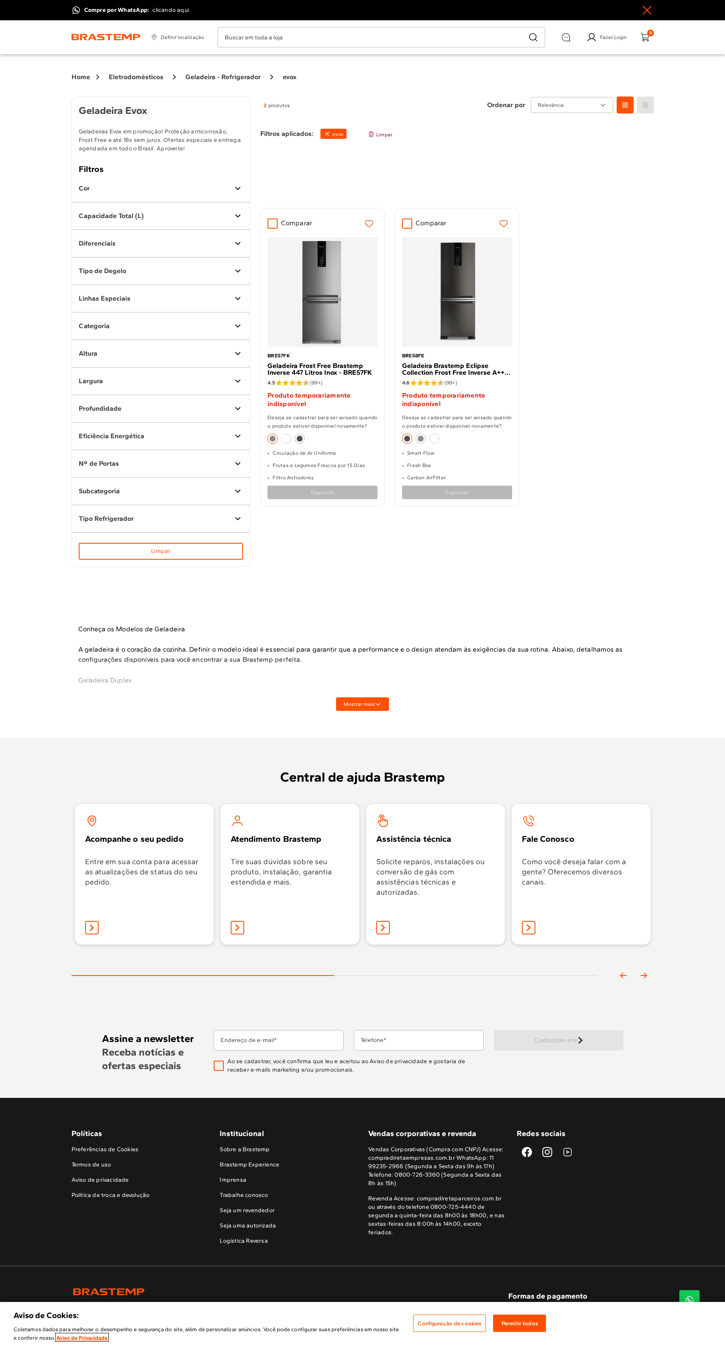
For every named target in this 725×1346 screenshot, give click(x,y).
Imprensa (233, 1179)
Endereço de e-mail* (249, 1040)
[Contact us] (689, 1300)
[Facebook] (527, 1152)
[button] (354, 1065)
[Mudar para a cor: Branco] (286, 439)
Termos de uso (91, 1164)
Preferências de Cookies (105, 1149)
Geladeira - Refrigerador (223, 77)
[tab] (203, 975)
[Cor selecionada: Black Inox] (407, 439)
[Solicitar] (383, 927)
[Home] (106, 37)
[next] (644, 975)
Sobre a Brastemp (245, 1149)
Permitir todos (520, 1323)
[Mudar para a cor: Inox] (421, 439)
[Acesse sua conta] (92, 927)
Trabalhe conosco (244, 1195)
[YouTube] (567, 1152)
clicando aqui (170, 10)
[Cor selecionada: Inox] (272, 439)
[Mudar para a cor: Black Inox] (300, 439)
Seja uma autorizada (248, 1225)
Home (81, 77)
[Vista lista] (645, 105)
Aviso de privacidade (398, 1061)
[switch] (333, 134)
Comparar (296, 223)
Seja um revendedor (247, 1210)
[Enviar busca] (533, 37)
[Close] (647, 10)
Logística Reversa (244, 1240)
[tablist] (334, 962)
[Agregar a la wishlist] (369, 223)
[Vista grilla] (625, 105)
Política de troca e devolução (111, 1195)
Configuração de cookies (449, 1323)
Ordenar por (506, 105)
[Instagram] (547, 1152)
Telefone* (373, 1040)
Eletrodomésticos (136, 77)
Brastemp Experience (249, 1164)
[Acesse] (237, 927)
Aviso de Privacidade (82, 1337)
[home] (217, 1291)
